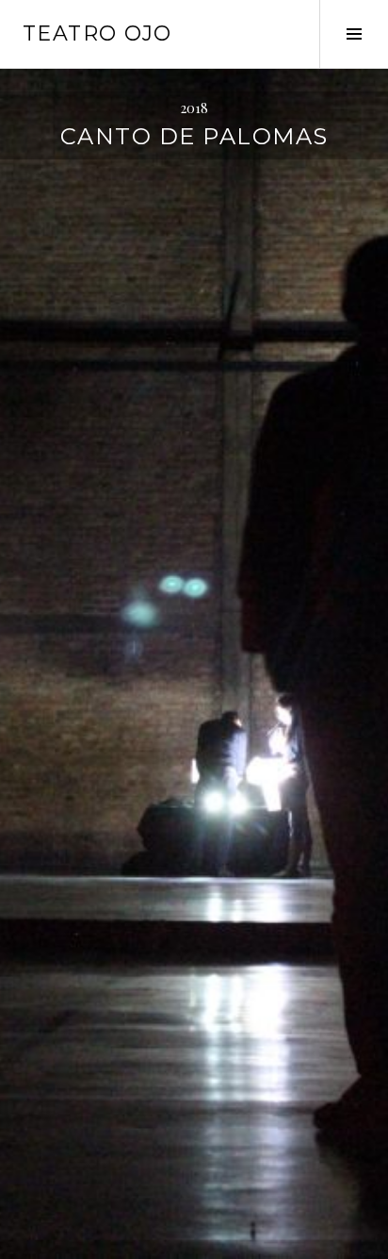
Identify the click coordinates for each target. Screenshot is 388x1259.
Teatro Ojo (97, 33)
